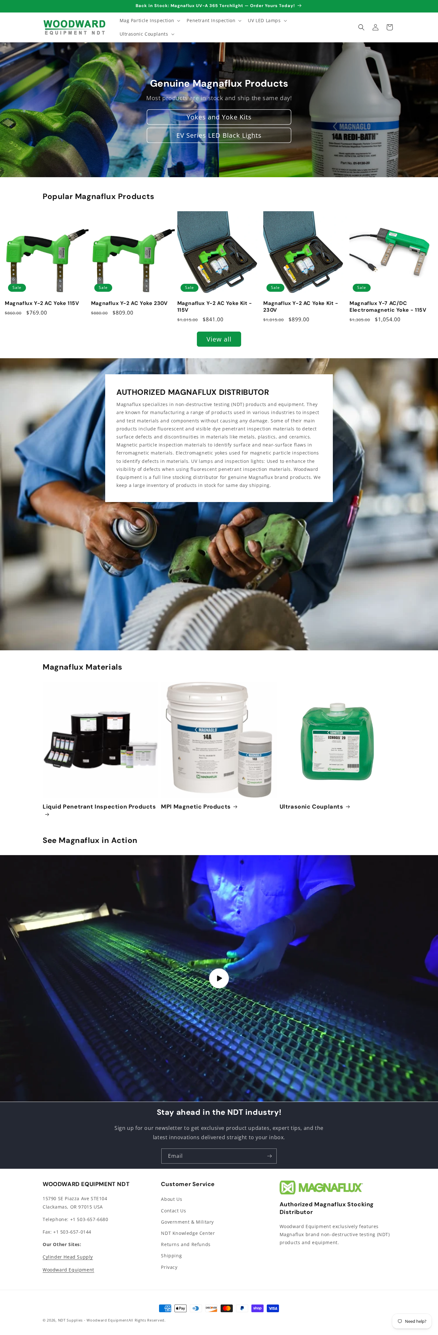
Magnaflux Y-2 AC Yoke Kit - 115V (214, 306)
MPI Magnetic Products (196, 807)
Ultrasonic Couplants (311, 807)
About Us (171, 1199)
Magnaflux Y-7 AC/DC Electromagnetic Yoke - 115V (388, 306)
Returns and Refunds (185, 1244)
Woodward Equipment (68, 1270)
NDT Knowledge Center (188, 1233)
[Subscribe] (269, 1156)
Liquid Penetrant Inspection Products (99, 807)
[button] (149, 20)
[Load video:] (219, 978)
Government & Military (187, 1222)
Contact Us (173, 1211)
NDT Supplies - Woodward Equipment (93, 1320)
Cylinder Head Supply (68, 1257)
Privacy (169, 1267)
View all (219, 339)
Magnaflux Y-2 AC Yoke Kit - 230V (300, 306)
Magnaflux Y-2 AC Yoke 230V (129, 303)
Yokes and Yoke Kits (219, 117)
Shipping (171, 1256)
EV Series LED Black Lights (219, 135)
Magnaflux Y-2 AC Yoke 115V (42, 303)
